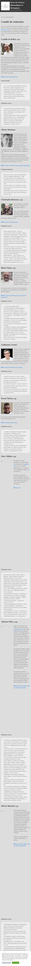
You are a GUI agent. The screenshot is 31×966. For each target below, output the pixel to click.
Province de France (5, 29)
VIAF (6, 76)
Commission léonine (18, 629)
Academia (20, 165)
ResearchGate (27, 165)
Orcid (16, 295)
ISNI (3, 76)
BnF (10, 76)
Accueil (2, 17)
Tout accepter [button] (15, 962)
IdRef (13, 76)
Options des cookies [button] (7, 962)
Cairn (16, 76)
